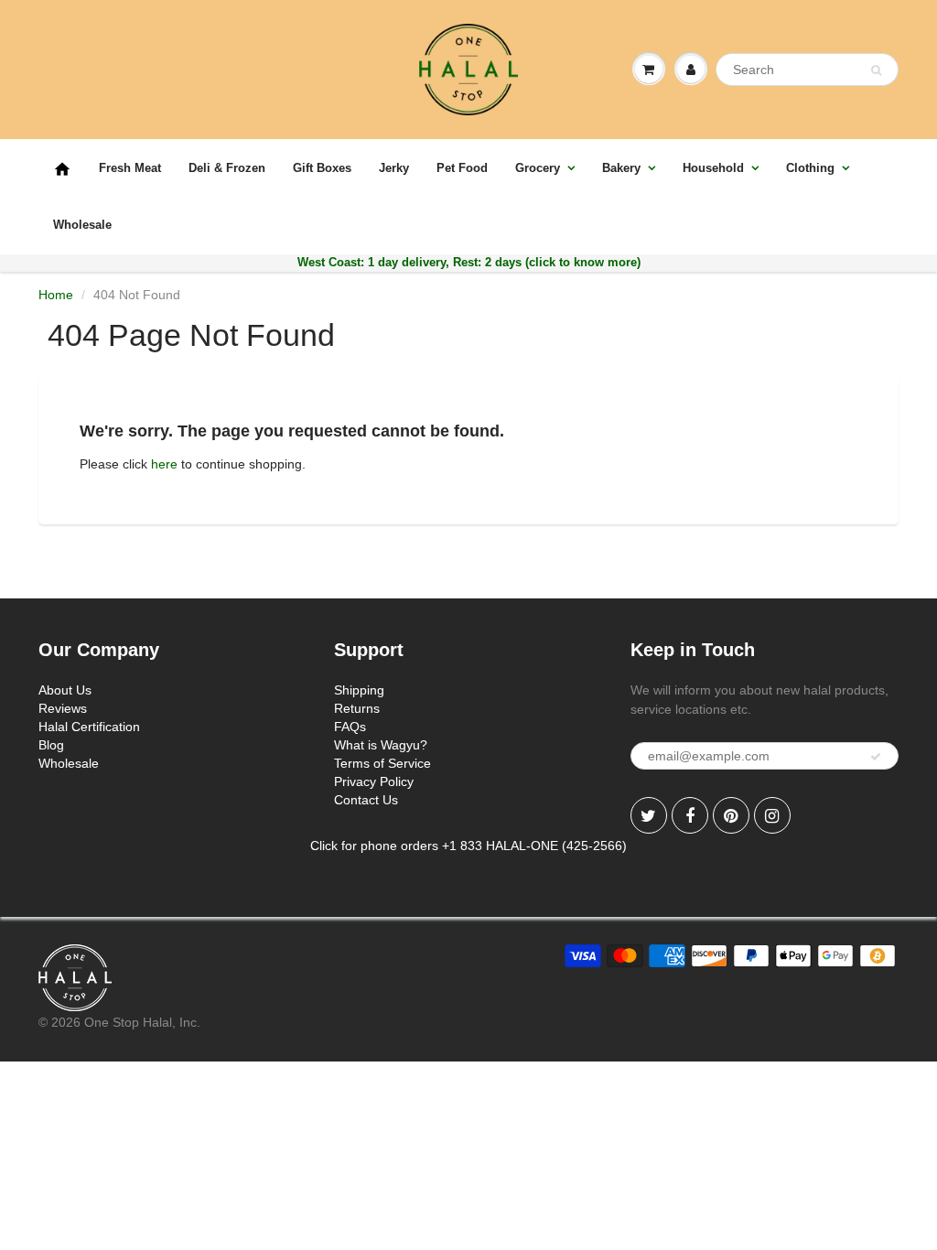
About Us (65, 690)
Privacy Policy (374, 781)
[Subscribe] (875, 756)
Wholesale (82, 225)
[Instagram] (772, 815)
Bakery (621, 168)
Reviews (62, 708)
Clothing (810, 168)
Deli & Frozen (226, 168)
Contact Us (366, 799)
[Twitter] (648, 815)
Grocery (537, 168)
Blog (51, 745)
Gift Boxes (322, 168)
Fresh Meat (130, 168)
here (164, 464)
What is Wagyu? (380, 745)
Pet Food (462, 168)
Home (55, 294)
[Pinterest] (731, 815)
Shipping (359, 690)
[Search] (876, 70)
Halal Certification (89, 726)
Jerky (394, 168)
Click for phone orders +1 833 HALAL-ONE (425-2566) (468, 845)
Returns (357, 708)
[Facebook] (690, 815)
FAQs (350, 726)
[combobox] (807, 69)
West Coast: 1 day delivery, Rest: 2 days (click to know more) (469, 262)
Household (713, 168)
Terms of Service (382, 763)
